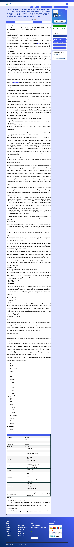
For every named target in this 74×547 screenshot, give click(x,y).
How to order (21, 531)
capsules (38, 43)
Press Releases (40, 3)
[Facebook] (64, 1)
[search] (67, 4)
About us (47, 3)
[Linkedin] (67, 1)
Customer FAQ (21, 529)
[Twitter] (66, 1)
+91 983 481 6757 (57, 54)
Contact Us (52, 3)
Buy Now (60, 36)
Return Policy (21, 533)
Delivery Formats (22, 535)
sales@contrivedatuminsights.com (59, 58)
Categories (25, 3)
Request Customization (59, 42)
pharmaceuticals (16, 82)
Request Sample (60, 21)
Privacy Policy (21, 525)
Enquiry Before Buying (59, 47)
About (7, 525)
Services (20, 3)
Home (16, 3)
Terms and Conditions (22, 527)
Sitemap (7, 533)
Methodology (8, 531)
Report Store (8, 529)
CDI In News (8, 535)
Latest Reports (33, 3)
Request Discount (58, 45)
